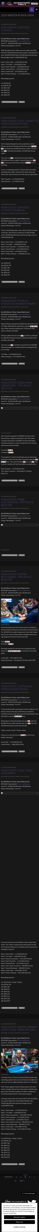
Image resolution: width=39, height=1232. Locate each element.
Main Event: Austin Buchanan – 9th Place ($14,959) (16, 577)
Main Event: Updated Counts (15, 29)
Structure (20, 41)
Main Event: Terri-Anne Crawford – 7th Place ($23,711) (16, 385)
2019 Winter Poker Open (8, 24)
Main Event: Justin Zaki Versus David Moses (16, 688)
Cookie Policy (12, 1213)
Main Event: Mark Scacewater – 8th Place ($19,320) (17, 502)
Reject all (19, 1222)
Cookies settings (19, 1227)
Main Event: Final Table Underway (17, 772)
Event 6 (22, 102)
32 (15, 1181)
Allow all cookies (19, 1217)
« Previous (8, 1177)
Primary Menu (36, 9)
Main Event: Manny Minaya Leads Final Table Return (19, 1028)
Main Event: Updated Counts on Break (15, 209)
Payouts (27, 41)
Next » (22, 1181)
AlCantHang (24, 33)
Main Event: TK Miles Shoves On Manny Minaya (18, 302)
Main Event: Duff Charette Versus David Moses (19, 122)
